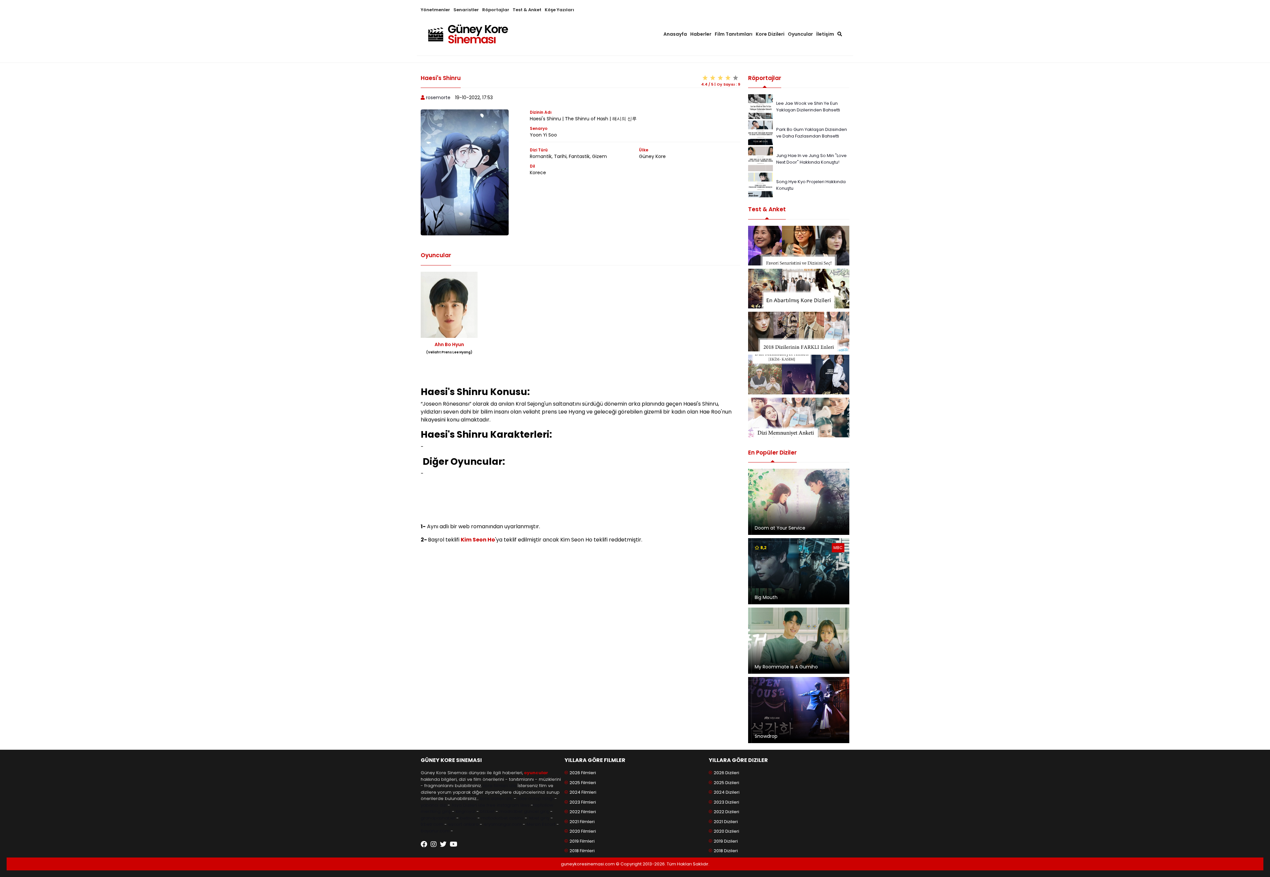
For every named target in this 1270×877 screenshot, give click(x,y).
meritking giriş (436, 811)
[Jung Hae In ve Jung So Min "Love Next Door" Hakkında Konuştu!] (760, 158)
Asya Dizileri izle (468, 805)
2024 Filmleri (583, 792)
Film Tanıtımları (733, 34)
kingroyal (465, 811)
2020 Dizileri (726, 831)
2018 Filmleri (582, 851)
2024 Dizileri (727, 792)
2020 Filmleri (583, 831)
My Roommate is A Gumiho (786, 666)
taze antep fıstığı (535, 798)
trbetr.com (432, 824)
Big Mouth (766, 597)
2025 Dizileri (726, 782)
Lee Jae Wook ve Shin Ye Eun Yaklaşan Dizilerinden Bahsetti (808, 106)
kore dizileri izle (496, 798)
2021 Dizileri (726, 821)
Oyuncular (800, 34)
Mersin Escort (541, 824)
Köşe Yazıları (559, 10)
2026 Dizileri (726, 773)
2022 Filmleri (583, 812)
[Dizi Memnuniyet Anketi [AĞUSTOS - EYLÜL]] (798, 417)
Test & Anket (527, 10)
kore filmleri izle (499, 785)
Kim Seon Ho (478, 539)
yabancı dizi (433, 805)
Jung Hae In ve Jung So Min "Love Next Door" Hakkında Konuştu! (811, 158)
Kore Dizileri (770, 34)
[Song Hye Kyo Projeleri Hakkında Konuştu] (760, 184)
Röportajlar (495, 10)
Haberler (700, 34)
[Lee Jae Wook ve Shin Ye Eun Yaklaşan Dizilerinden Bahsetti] (760, 106)
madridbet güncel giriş (524, 811)
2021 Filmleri (582, 821)
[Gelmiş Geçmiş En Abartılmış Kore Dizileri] (798, 288)
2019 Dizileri (726, 841)
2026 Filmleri (583, 773)
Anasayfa (675, 34)
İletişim (825, 34)
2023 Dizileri (726, 802)
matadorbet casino (502, 818)
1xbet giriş (539, 818)
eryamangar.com (503, 824)
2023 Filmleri (583, 802)
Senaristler (466, 10)
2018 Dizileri (726, 851)
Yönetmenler (435, 10)
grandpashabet (438, 818)
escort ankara (463, 824)
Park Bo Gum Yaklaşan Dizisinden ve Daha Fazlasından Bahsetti (811, 132)
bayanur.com (435, 831)
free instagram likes (508, 805)
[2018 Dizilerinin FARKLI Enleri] (798, 331)
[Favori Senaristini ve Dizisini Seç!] (798, 245)
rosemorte (438, 97)
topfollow (543, 805)
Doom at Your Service (780, 528)
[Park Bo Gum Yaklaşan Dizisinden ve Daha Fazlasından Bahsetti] (760, 132)
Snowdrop (766, 736)
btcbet (487, 811)
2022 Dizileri (726, 812)
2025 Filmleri (583, 782)
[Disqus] (580, 645)
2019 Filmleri (582, 841)
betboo (468, 818)
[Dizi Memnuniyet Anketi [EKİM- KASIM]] (798, 374)
